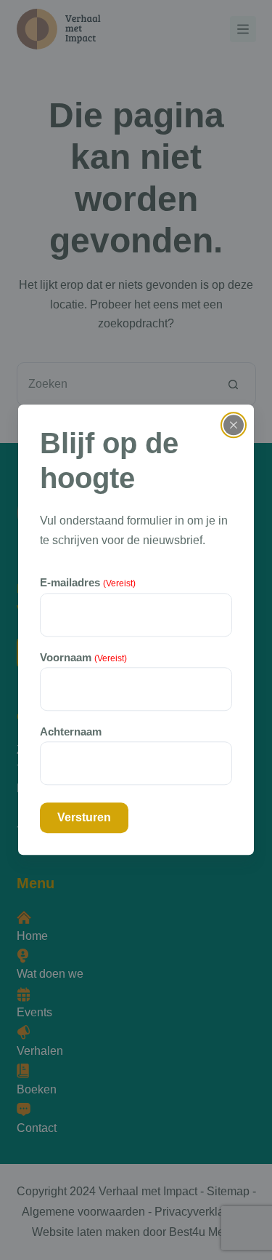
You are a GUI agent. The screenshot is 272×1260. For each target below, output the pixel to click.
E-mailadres (88, 583)
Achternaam (71, 731)
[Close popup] (233, 425)
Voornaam (83, 657)
